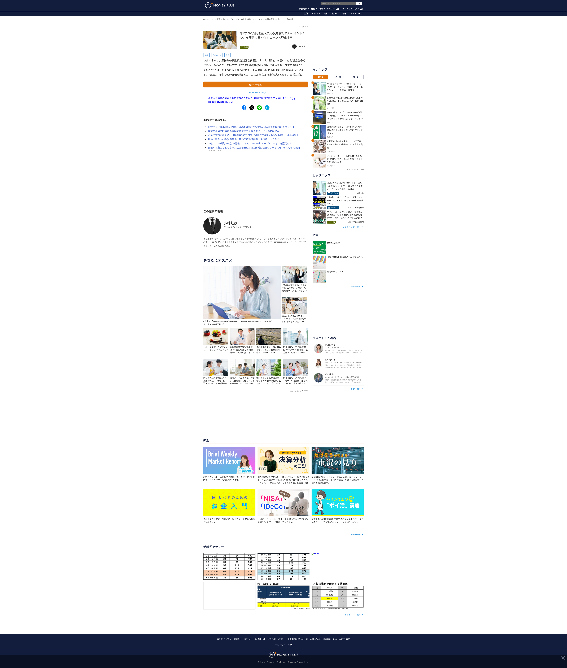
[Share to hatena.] (267, 107)
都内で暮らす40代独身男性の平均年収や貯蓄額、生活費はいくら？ (243, 139)
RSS (335, 639)
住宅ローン (217, 55)
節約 (206, 55)
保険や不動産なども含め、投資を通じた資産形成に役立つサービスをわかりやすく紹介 (254, 147)
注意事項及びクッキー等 (298, 639)
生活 (306, 13)
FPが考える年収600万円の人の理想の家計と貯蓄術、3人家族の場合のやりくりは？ (252, 127)
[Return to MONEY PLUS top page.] (219, 5)
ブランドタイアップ (351, 8)
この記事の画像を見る (255, 92)
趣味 (344, 13)
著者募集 (327, 639)
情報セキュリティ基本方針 (254, 639)
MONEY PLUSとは (224, 639)
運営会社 (237, 639)
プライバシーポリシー (276, 639)
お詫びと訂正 (344, 639)
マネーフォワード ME (283, 645)
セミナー (332, 8)
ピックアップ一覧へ (352, 226)
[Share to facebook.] (244, 107)
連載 (313, 8)
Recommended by (295, 391)
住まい (335, 13)
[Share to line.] (259, 107)
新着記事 (303, 8)
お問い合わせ (315, 639)
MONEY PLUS (208, 19)
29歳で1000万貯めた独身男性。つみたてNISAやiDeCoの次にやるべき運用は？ (250, 143)
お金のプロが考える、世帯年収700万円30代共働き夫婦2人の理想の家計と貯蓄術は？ (253, 135)
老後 (326, 13)
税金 (227, 55)
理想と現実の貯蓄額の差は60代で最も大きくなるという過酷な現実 (243, 131)
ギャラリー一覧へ (353, 614)
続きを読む (255, 85)
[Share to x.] (251, 107)
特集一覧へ (356, 286)
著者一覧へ (356, 388)
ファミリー (355, 13)
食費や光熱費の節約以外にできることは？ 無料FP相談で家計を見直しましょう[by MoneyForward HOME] (251, 99)
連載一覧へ (356, 534)
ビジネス (316, 13)
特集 (321, 8)
